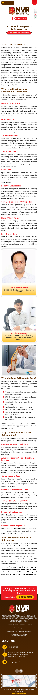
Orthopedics (24, 618)
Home (10, 33)
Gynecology (31, 615)
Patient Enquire (9, 3)
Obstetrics (20, 615)
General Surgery (16, 622)
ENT (25, 622)
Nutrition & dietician (19, 634)
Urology (33, 618)
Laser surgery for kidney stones (19, 631)
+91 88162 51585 (21, 18)
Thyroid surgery (19, 628)
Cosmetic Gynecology (9, 618)
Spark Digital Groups (19, 693)
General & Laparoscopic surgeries (19, 625)
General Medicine (9, 615)
